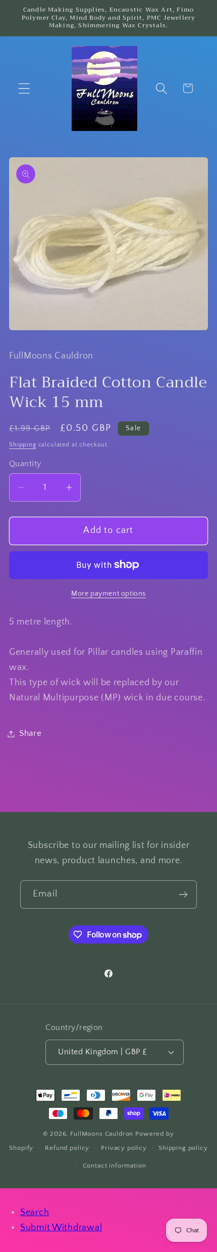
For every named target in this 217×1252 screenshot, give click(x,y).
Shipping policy (183, 1147)
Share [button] (30, 733)
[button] (24, 88)
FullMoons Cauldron (101, 1133)
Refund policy (67, 1147)
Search (34, 1213)
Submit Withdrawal (61, 1228)
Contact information (114, 1165)
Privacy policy (124, 1147)
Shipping (22, 444)
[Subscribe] (183, 894)
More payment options (108, 594)
